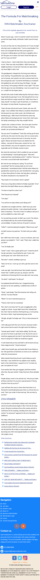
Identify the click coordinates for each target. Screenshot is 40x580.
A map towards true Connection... (14, 451)
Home (4, 504)
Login (9, 7)
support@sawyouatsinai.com (15, 551)
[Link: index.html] (9, 2)
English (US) (16, 562)
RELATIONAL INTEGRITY (12, 464)
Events (5, 518)
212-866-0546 (9, 547)
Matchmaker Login (8, 516)
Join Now (5, 506)
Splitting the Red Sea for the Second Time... (17, 448)
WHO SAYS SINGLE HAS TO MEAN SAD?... (17, 460)
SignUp (26, 7)
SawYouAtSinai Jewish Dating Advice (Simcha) (19, 467)
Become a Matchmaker (10, 513)
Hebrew (25, 562)
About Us (5, 511)
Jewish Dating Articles (10, 521)
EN (36, 7)
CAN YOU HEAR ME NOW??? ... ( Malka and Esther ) (20, 479)
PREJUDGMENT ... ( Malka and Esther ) (16, 470)
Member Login (7, 509)
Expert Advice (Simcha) (11, 486)
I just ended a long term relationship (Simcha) (18, 483)
